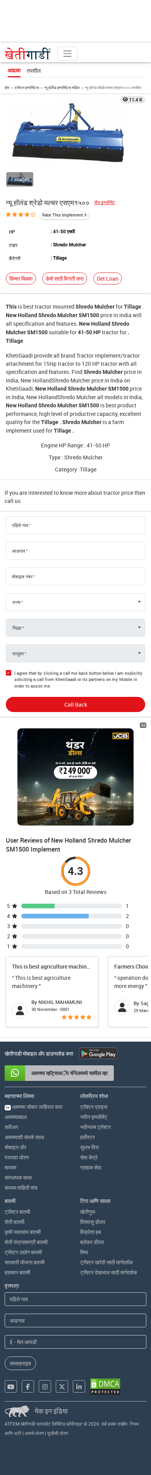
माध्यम (10, 1167)
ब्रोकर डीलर (92, 1242)
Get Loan (107, 278)
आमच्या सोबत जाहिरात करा (34, 1106)
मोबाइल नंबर (22, 576)
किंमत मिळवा (21, 278)
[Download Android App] (98, 1053)
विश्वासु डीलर (92, 1221)
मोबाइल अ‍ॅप (15, 1147)
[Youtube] (11, 1386)
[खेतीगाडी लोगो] (28, 53)
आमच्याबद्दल (16, 1117)
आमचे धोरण (34, 1433)
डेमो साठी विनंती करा (65, 278)
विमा (84, 1252)
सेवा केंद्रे (89, 1157)
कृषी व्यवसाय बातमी (23, 1232)
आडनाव (18, 550)
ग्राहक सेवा (90, 1167)
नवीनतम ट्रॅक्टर (95, 1127)
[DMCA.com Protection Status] (105, 1386)
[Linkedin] (79, 1386)
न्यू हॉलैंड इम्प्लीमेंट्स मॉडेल (62, 87)
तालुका (18, 653)
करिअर (11, 1127)
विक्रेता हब (90, 1232)
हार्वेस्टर (87, 1137)
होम (7, 87)
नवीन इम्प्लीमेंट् (93, 1117)
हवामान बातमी (17, 1272)
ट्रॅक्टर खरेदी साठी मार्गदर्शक (106, 1262)
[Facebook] (28, 1386)
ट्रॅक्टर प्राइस (93, 1106)
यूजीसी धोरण (57, 1433)
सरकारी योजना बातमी (25, 1262)
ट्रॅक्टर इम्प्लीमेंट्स (26, 87)
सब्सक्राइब (20, 1363)
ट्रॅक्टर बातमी (17, 1211)
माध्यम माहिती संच (21, 1187)
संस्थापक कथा (18, 1177)
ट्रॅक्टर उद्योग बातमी (23, 1252)
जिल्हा (17, 627)
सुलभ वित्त (89, 1147)
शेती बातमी (14, 1221)
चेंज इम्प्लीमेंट (104, 202)
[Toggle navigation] (67, 54)
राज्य (16, 602)
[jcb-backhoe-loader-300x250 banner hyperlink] (75, 777)
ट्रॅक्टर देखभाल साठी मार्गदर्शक (108, 1272)
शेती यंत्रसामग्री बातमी (26, 1242)
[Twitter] (62, 1386)
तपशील (34, 70)
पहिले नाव (20, 525)
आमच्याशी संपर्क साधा (24, 1137)
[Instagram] (45, 1386)
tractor (43, 306)
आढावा (14, 70)
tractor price (118, 492)
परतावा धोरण (17, 1157)
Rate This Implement (62, 215)
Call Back (75, 704)
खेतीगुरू (87, 1211)
